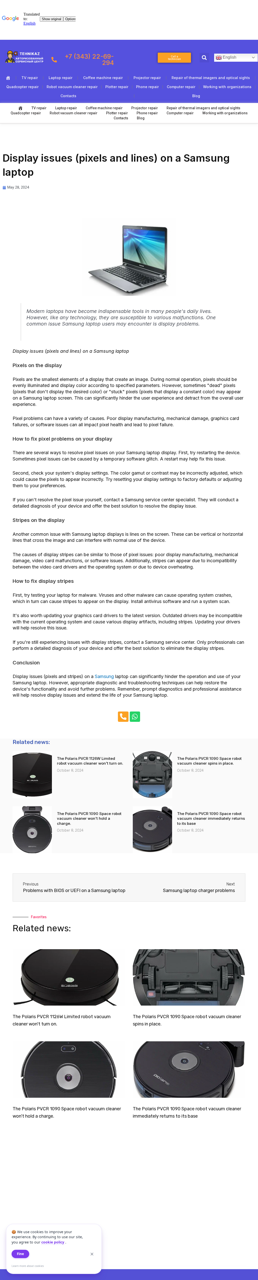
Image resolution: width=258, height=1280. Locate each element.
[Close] (92, 1254)
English (229, 57)
